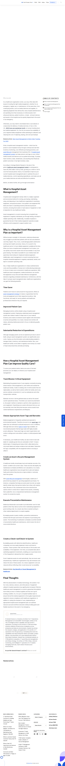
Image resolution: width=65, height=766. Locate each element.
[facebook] (34, 734)
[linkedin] (37, 734)
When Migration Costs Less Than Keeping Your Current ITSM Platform (24, 718)
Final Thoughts (47, 111)
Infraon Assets (53, 719)
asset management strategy (11, 294)
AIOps (43, 2)
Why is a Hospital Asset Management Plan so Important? (52, 105)
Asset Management (10, 678)
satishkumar (59, 686)
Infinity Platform (53, 716)
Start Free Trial (63, 420)
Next (24, 692)
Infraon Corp (29, 763)
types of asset (23, 426)
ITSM (39, 2)
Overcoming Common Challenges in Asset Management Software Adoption (34, 680)
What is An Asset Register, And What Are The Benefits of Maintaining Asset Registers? (9, 730)
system (13, 154)
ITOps (47, 2)
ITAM (35, 2)
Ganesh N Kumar (13, 613)
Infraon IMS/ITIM (53, 725)
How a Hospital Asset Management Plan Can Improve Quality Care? (52, 108)
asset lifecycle (7, 152)
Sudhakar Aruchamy (16, 686)
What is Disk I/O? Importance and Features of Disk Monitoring (9, 745)
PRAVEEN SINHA (38, 686)
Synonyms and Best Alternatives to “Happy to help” (9, 753)
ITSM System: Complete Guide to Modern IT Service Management (24, 739)
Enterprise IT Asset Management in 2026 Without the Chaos (24, 733)
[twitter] (40, 734)
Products (52, 2)
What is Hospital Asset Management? (51, 101)
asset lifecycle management (14, 478)
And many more (53, 728)
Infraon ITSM (52, 722)
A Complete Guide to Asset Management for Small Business (13, 680)
